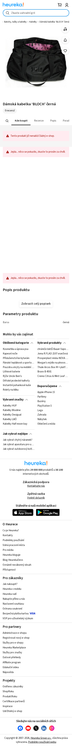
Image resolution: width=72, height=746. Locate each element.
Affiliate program (12, 662)
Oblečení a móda (46, 424)
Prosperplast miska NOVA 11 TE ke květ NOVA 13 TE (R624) (53, 358)
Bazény (41, 401)
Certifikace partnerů (14, 701)
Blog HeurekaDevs (13, 560)
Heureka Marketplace (14, 647)
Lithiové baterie (11, 371)
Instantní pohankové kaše (17, 385)
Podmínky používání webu (42, 742)
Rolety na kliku (11, 389)
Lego (40, 410)
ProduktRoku (10, 696)
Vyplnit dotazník (36, 498)
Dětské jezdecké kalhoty (16, 381)
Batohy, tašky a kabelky (15, 21)
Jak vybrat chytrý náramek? (17, 440)
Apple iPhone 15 (46, 392)
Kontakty (8, 535)
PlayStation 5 (44, 405)
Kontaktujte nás (36, 486)
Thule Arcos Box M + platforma (53, 367)
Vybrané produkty (49, 343)
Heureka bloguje (11, 555)
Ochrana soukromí (12, 609)
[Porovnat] (65, 29)
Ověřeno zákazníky (13, 686)
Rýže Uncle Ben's (12, 376)
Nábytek (42, 419)
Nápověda (8, 672)
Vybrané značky (13, 400)
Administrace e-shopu (15, 633)
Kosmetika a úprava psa (15, 349)
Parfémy (41, 397)
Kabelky (33, 21)
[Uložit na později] (65, 51)
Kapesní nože (10, 353)
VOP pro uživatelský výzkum (18, 618)
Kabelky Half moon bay (15, 424)
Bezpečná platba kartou (16, 613)
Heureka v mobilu (12, 589)
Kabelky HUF (10, 405)
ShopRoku (8, 691)
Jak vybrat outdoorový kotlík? (18, 449)
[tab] (21, 121)
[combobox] (36, 12)
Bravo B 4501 (44, 371)
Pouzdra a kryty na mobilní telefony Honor (18, 367)
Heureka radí (9, 594)
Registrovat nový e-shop (16, 638)
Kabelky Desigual (12, 415)
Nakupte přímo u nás (14, 599)
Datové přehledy (12, 657)
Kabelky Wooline (12, 410)
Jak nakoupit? (10, 584)
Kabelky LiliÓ (10, 419)
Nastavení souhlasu (13, 604)
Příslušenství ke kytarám (16, 358)
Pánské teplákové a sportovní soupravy (18, 362)
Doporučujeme (47, 386)
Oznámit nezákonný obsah (17, 565)
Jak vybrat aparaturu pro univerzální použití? (18, 444)
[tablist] (36, 121)
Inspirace (8, 706)
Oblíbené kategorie (16, 343)
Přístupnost (9, 570)
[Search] (7, 121)
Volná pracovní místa (14, 545)
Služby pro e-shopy (13, 643)
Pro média (8, 550)
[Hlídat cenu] (65, 40)
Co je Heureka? (11, 530)
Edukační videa (11, 667)
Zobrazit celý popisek (36, 304)
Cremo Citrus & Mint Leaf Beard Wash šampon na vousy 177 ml (53, 376)
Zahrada (41, 415)
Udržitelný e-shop (12, 711)
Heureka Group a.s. (41, 738)
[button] (21, 121)
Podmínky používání (13, 540)
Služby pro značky (12, 652)
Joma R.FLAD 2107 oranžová (52, 353)
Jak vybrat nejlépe (15, 434)
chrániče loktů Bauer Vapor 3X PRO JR (53, 349)
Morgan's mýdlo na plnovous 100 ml (53, 362)
